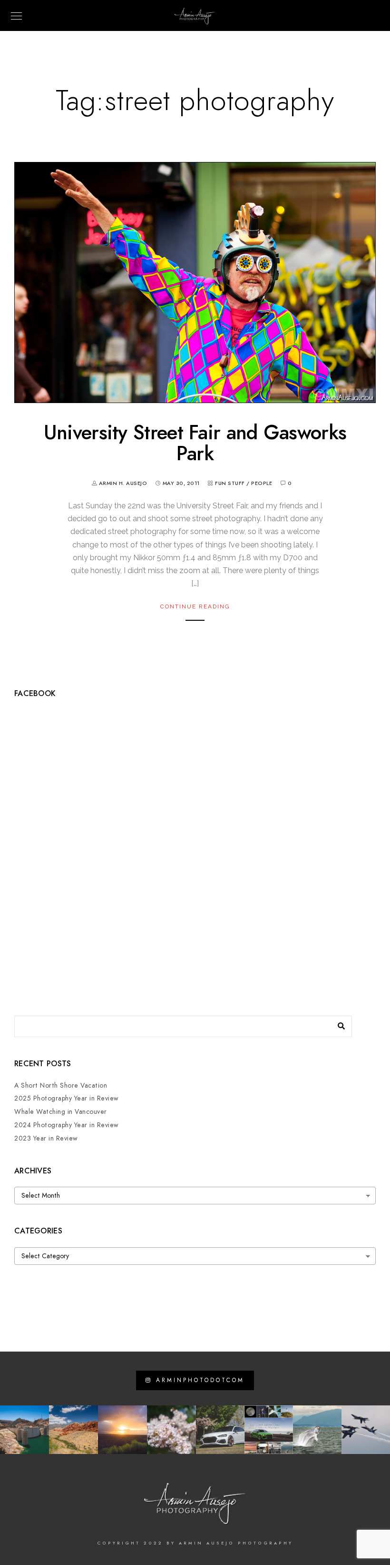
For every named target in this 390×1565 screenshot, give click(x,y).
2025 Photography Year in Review (66, 1098)
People (261, 483)
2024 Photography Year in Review (66, 1125)
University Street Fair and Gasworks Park (195, 443)
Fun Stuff (230, 483)
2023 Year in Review (46, 1138)
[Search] (337, 1023)
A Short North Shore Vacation (60, 1085)
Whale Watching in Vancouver (60, 1111)
